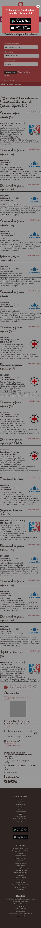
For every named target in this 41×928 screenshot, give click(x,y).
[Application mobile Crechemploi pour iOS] (20, 27)
